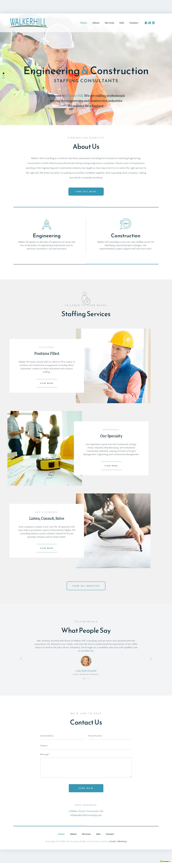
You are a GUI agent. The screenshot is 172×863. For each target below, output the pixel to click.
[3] (88, 678)
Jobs (121, 23)
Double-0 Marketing (118, 841)
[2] (86, 678)
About (95, 23)
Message (45, 754)
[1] (84, 678)
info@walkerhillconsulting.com (86, 815)
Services (109, 23)
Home (83, 23)
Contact (133, 23)
